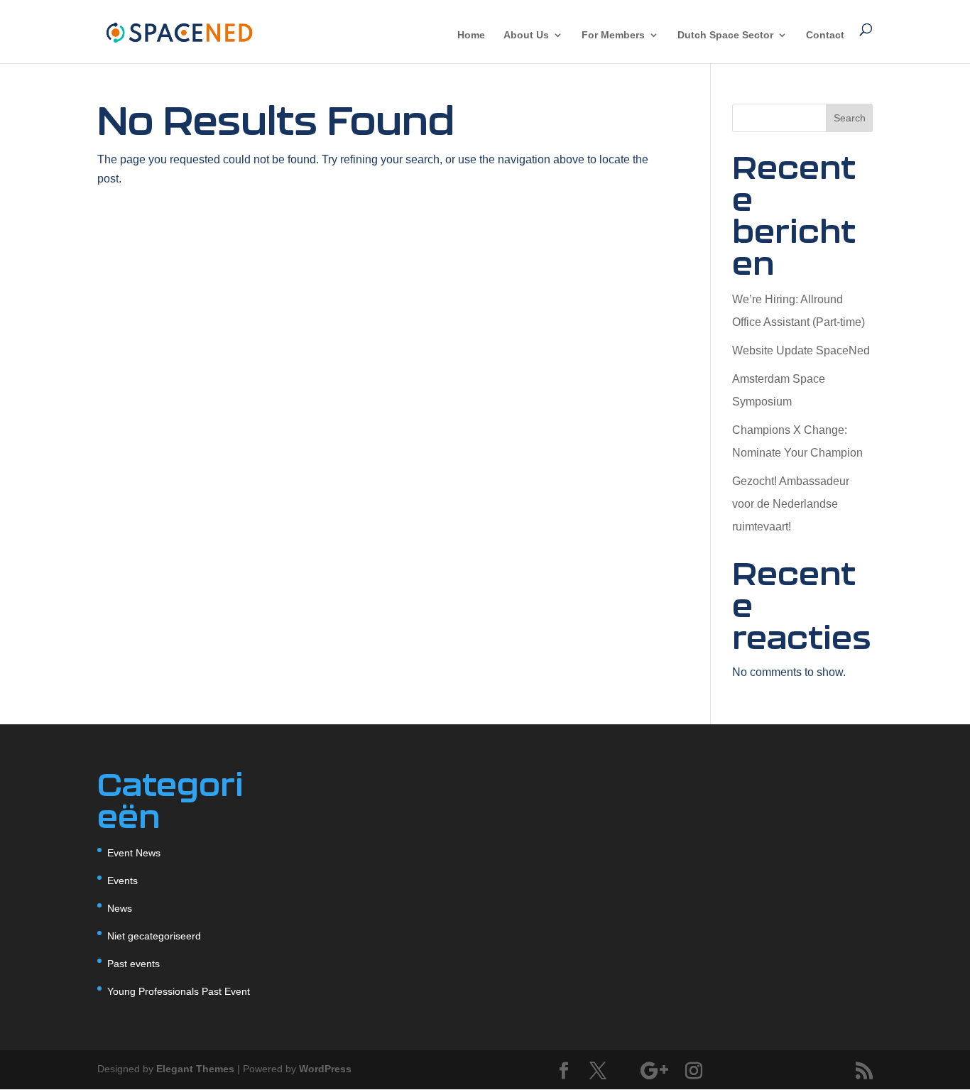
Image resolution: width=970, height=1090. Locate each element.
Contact (825, 35)
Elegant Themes (195, 1068)
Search (850, 118)
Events (122, 880)
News (119, 908)
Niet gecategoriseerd (154, 936)
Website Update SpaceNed (801, 350)
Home (471, 35)
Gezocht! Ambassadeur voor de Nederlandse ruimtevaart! (790, 504)
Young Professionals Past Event (178, 991)
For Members (613, 35)
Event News (133, 853)
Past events (133, 963)
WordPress (325, 1068)
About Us (526, 35)
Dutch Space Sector (725, 35)
